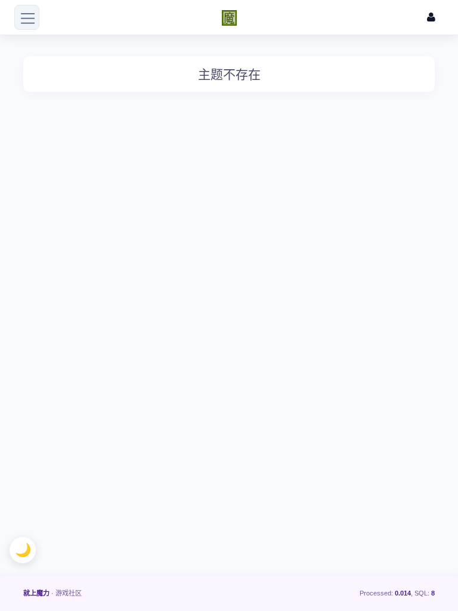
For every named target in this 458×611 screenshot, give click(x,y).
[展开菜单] (26, 17)
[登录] (431, 17)
